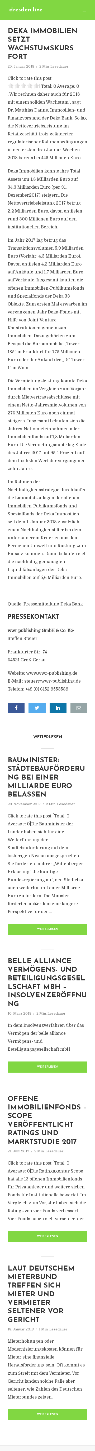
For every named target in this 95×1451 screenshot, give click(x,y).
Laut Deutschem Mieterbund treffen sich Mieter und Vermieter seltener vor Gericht (41, 1294)
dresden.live (25, 10)
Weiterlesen (47, 929)
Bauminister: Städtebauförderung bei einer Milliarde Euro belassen (46, 778)
